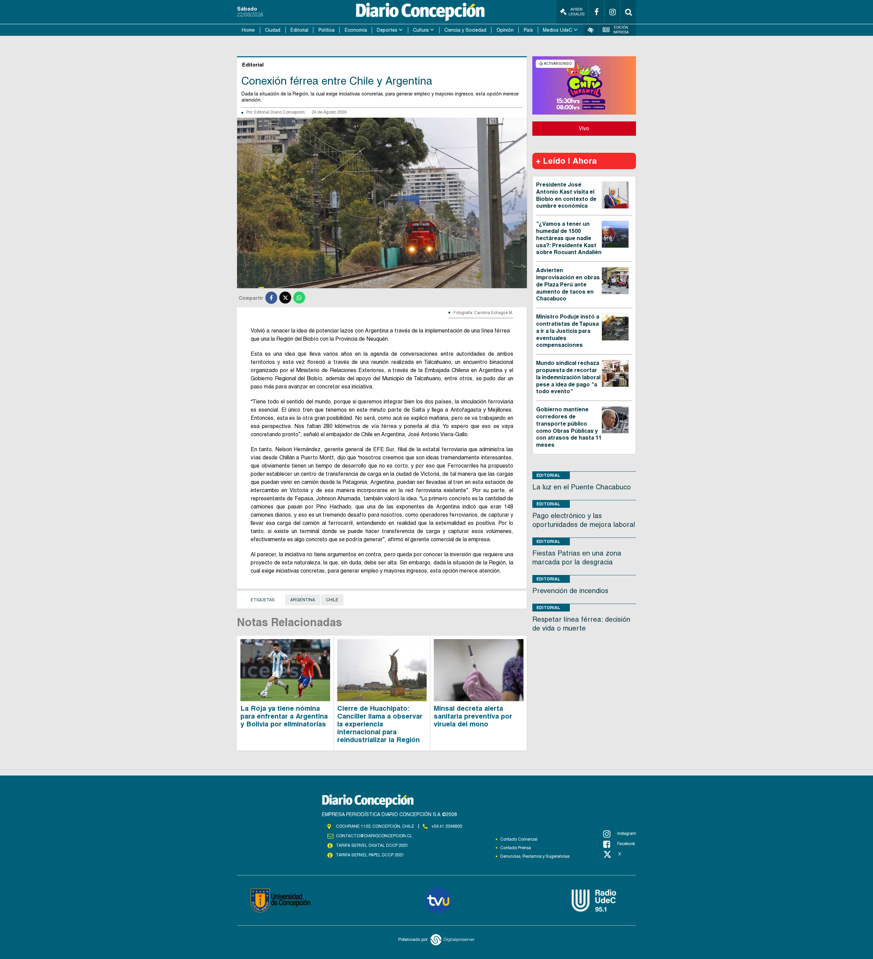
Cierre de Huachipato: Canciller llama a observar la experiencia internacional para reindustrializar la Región (380, 724)
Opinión (505, 30)
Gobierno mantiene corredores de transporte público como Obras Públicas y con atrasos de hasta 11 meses (569, 427)
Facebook (626, 843)
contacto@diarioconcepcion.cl (374, 835)
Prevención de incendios (570, 591)
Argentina (302, 599)
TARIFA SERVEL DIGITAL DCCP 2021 (372, 845)
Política (327, 30)
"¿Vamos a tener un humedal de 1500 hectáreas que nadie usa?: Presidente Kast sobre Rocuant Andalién (569, 238)
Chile (332, 599)
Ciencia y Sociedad (465, 30)
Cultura (421, 30)
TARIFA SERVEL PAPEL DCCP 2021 (370, 855)
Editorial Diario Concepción (279, 112)
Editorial (299, 30)
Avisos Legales (576, 12)
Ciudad (272, 30)
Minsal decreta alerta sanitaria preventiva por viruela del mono (473, 716)
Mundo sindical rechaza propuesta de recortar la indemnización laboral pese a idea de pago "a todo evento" (568, 377)
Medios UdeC (557, 30)
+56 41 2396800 (446, 826)
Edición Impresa (621, 30)
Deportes (387, 30)
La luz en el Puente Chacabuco (581, 487)
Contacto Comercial (518, 839)
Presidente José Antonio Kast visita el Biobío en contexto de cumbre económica (566, 195)
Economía (356, 30)
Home (248, 30)
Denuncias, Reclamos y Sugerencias (534, 856)
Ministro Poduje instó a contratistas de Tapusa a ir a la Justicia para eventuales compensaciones (567, 330)
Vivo (584, 128)
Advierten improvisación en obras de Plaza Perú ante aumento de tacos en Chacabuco (568, 284)
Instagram (626, 833)
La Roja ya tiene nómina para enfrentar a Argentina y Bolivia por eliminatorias (284, 716)
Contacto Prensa (515, 847)
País (528, 30)
